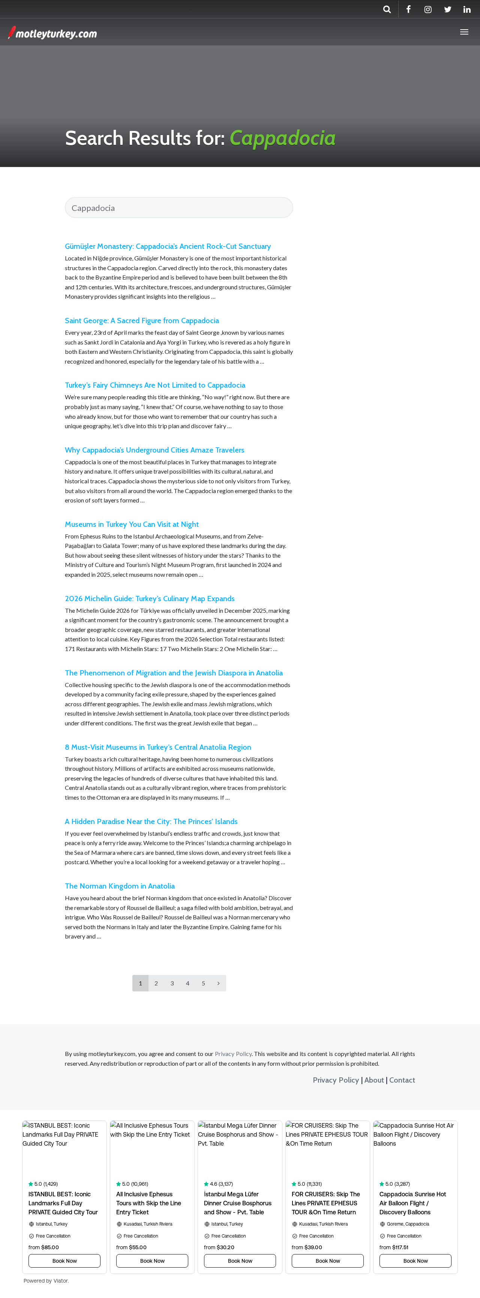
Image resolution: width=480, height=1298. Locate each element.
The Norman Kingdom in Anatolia (120, 885)
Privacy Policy (233, 1053)
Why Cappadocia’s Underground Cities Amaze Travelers (154, 449)
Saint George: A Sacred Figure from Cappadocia (142, 320)
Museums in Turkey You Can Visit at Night (132, 524)
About (374, 1079)
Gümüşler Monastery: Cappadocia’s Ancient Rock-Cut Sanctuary (168, 246)
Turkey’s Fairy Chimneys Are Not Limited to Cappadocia (155, 385)
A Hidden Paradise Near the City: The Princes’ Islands (151, 821)
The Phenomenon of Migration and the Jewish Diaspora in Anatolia (174, 672)
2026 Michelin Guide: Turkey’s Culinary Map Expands (150, 598)
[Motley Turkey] (52, 31)
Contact (402, 1079)
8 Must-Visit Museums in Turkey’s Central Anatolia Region (158, 747)
